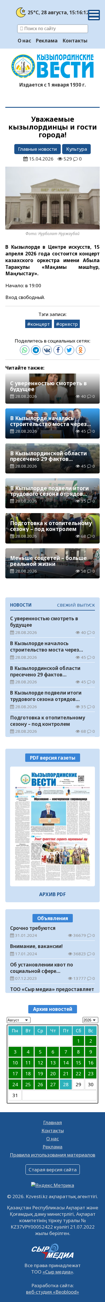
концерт (40, 324)
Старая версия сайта (53, 1169)
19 (40, 1073)
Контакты (74, 40)
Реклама (47, 40)
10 (15, 1062)
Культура (76, 149)
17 (15, 1073)
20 (53, 1073)
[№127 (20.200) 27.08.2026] (52, 826)
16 (91, 1062)
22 (78, 1073)
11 (28, 1062)
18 (28, 1073)
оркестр (68, 324)
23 (91, 1073)
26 (40, 1084)
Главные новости (37, 149)
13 (53, 1062)
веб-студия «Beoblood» (52, 1292)
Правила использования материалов (52, 1155)
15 (78, 1062)
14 (66, 1062)
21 (66, 1073)
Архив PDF (52, 894)
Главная (52, 1122)
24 (15, 1084)
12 (40, 1062)
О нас (24, 40)
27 (53, 1084)
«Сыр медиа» (58, 1272)
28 (66, 1084)
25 (28, 1084)
